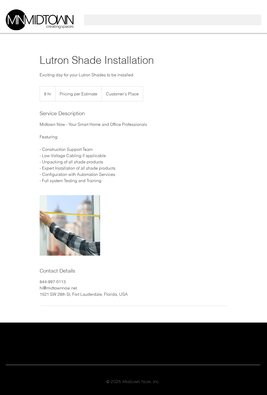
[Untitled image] (70, 225)
